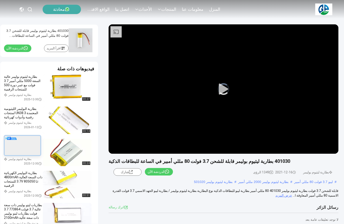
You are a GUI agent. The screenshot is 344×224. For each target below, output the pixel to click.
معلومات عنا (192, 9)
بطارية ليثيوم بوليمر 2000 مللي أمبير (263, 182)
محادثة (59, 9)
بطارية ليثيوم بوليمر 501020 (213, 182)
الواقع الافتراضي (98, 9)
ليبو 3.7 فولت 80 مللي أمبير (313, 182)
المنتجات (168, 9)
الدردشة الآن (156, 172)
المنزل (214, 9)
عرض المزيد (283, 195)
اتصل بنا (122, 9)
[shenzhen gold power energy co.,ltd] (323, 9)
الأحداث (145, 9)
